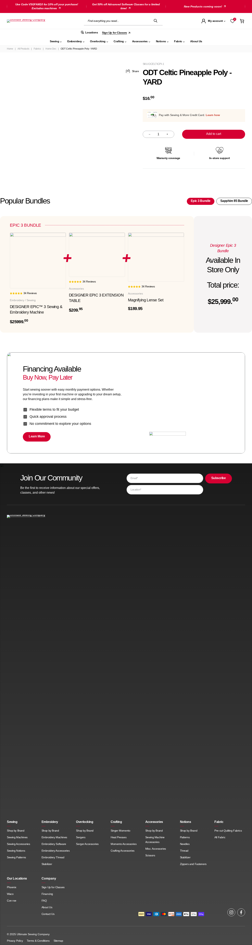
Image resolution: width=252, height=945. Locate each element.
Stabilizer (47, 864)
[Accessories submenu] (149, 41)
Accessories (154, 822)
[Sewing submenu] (61, 41)
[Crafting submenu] (126, 41)
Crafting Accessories (122, 850)
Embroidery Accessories (56, 850)
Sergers (80, 837)
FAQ (44, 900)
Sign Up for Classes (53, 887)
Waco (10, 893)
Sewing (12, 822)
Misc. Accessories (155, 848)
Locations (91, 32)
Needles (185, 844)
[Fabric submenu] (184, 41)
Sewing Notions (16, 850)
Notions (185, 822)
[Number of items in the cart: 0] (242, 21)
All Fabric (219, 837)
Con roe (11, 900)
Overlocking (84, 822)
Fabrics (37, 48)
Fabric (218, 822)
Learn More (37, 436)
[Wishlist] (232, 21)
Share (135, 71)
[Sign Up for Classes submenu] (130, 33)
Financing (47, 893)
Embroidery (50, 822)
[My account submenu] (225, 21)
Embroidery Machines (54, 837)
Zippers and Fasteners (193, 864)
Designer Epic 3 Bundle (223, 248)
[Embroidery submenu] (84, 41)
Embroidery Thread (53, 857)
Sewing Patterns (16, 857)
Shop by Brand (15, 830)
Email (134, 478)
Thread (184, 850)
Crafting (116, 822)
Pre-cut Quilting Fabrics (228, 830)
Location (136, 489)
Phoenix (11, 887)
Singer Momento (120, 830)
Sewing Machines (17, 837)
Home (10, 48)
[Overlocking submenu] (107, 41)
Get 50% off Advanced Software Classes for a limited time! (126, 6)
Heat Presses (118, 837)
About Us (47, 907)
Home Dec (50, 48)
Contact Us (48, 914)
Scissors (150, 855)
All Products (23, 48)
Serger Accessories (87, 844)
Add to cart (213, 133)
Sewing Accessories (18, 844)
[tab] (200, 201)
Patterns (185, 837)
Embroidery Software (54, 844)
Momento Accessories (123, 844)
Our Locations (17, 878)
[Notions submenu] (168, 41)
